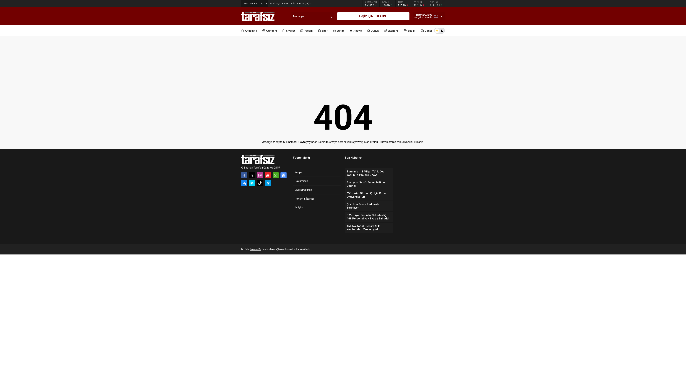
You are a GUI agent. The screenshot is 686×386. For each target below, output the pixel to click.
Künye (298, 172)
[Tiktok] (260, 183)
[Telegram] (268, 183)
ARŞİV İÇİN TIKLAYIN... (373, 16)
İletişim (299, 207)
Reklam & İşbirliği (304, 198)
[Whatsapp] (276, 175)
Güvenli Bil (255, 249)
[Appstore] (244, 183)
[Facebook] (244, 175)
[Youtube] (268, 175)
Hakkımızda (301, 181)
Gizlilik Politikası (303, 189)
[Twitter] (252, 175)
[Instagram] (260, 175)
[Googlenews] (283, 175)
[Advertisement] (343, 63)
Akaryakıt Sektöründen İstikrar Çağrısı (292, 3)
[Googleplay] (252, 183)
